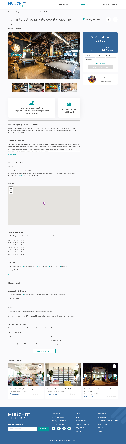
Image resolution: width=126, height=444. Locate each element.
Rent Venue (102, 417)
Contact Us (56, 414)
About (78, 414)
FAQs (20, 175)
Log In (114, 4)
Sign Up (106, 4)
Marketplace (64, 4)
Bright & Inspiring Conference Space (23, 389)
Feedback (79, 431)
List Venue (102, 414)
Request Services (44, 351)
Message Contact (106, 81)
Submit (43, 429)
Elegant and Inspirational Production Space (62, 389)
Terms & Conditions (83, 424)
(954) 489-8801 (58, 417)
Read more (12, 155)
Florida (100, 428)
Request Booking (100, 67)
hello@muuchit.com (59, 421)
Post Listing (86, 4)
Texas (100, 431)
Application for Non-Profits (108, 421)
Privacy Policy (80, 421)
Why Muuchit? (81, 428)
